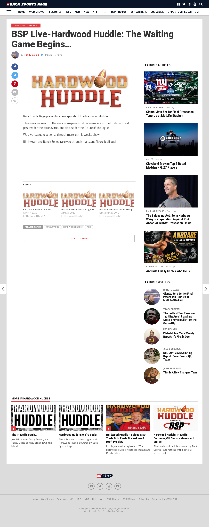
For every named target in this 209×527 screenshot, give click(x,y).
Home (21, 12)
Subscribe (157, 12)
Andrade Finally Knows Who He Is (168, 271)
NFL (68, 12)
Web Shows (36, 12)
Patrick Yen (170, 329)
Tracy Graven (171, 309)
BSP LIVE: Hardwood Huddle (37, 209)
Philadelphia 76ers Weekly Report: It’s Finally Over (178, 335)
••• (104, 12)
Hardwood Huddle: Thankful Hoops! (116, 209)
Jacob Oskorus (172, 349)
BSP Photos (119, 12)
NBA (86, 12)
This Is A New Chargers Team (180, 372)
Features (55, 12)
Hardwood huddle (73, 227)
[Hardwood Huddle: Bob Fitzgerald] (78, 198)
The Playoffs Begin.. (24, 435)
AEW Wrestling (155, 266)
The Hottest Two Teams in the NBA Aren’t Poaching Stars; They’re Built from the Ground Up (179, 318)
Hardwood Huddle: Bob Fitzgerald (78, 209)
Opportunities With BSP (184, 12)
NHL (95, 12)
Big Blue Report (155, 107)
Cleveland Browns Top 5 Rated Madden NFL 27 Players (166, 165)
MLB (77, 12)
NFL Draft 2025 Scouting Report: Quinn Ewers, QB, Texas (177, 356)
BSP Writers (138, 12)
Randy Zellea (31, 55)
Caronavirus (52, 227)
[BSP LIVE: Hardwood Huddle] (40, 198)
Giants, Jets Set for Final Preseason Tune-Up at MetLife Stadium (170, 114)
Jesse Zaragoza (172, 368)
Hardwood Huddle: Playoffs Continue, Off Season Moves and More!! (173, 438)
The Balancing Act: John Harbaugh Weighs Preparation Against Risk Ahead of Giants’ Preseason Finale (168, 219)
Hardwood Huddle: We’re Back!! (78, 435)
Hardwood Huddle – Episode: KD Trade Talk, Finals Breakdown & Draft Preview (126, 438)
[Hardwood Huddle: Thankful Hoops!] (116, 198)
